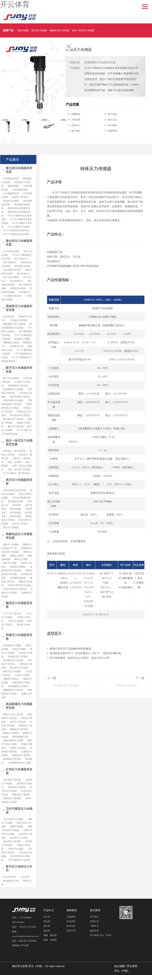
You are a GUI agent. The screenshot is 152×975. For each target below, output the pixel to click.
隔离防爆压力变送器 (13, 690)
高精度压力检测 (11, 342)
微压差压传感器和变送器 (19, 169)
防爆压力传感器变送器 (19, 636)
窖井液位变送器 (18, 288)
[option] (10, 125)
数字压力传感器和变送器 (19, 369)
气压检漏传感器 (20, 189)
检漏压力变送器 (20, 197)
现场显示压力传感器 (13, 660)
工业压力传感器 (22, 675)
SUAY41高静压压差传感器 (16, 234)
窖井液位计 (24, 292)
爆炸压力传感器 (11, 544)
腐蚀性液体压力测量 (13, 740)
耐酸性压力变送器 (19, 729)
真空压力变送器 (20, 523)
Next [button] (13, 140)
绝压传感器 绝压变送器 (14, 490)
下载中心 (94, 926)
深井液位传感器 (22, 266)
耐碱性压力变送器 (66, 685)
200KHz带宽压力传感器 (19, 585)
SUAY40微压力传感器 (18, 226)
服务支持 (94, 930)
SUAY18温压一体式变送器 (16, 473)
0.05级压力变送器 (18, 320)
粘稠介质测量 (16, 826)
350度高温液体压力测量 (19, 762)
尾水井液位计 (23, 273)
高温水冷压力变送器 (13, 714)
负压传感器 (15, 512)
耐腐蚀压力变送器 (21, 755)
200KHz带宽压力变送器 (14, 589)
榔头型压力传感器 (12, 671)
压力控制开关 (9, 877)
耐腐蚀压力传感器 (12, 759)
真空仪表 (16, 505)
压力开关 (25, 877)
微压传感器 (23, 30)
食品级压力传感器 (19, 837)
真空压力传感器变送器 (19, 481)
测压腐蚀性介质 (20, 736)
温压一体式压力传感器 (83, 30)
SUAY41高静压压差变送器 (16, 230)
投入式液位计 (21, 258)
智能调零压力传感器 (13, 389)
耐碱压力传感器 (11, 733)
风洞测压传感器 (18, 578)
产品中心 (48, 910)
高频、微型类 (50, 935)
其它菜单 (95, 910)
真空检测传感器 (15, 501)
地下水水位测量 (11, 277)
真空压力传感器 (39, 30)
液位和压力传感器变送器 (19, 242)
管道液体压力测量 (12, 645)
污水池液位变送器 (12, 296)
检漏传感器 (13, 186)
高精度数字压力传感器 (14, 324)
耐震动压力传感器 (12, 798)
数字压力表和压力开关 (19, 868)
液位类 (46, 921)
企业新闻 (71, 916)
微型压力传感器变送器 (19, 604)
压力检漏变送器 (11, 193)
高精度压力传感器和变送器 (19, 308)
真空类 (46, 926)
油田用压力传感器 (17, 787)
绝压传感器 (15, 516)
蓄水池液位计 (16, 281)
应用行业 (94, 921)
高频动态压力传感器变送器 (19, 535)
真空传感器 (15, 509)
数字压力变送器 (15, 426)
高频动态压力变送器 (59, 30)
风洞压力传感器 (18, 566)
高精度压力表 (16, 346)
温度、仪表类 (50, 940)
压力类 (46, 916)
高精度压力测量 (22, 339)
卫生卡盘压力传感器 (13, 819)
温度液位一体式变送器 (14, 451)
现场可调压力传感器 (13, 400)
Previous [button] (4, 140)
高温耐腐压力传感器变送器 (99, 62)
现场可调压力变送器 (20, 396)
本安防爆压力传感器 (18, 686)
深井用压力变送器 (12, 779)
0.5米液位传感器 (11, 251)
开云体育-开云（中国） (101, 935)
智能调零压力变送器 (18, 385)
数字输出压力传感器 (13, 419)
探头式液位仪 (9, 262)
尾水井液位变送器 (12, 270)
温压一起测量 (14, 462)
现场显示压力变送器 (18, 656)
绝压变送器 (8, 316)
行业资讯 (71, 921)
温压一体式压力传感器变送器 (19, 442)
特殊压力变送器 (126, 685)
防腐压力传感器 (18, 748)
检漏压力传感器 (11, 200)
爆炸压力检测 (9, 563)
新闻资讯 (72, 910)
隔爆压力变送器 (11, 679)
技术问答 (71, 926)
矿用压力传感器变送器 (19, 771)
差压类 (46, 930)
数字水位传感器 (11, 378)
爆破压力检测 (16, 555)
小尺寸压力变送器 (12, 613)
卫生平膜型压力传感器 (19, 810)
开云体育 (15, 4)
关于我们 (94, 916)
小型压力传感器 (15, 621)
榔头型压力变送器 (19, 667)
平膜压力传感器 (15, 849)
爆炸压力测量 (21, 559)
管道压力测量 (19, 649)
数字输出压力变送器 (20, 415)
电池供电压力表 (11, 880)
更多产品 (71, 930)
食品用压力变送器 (12, 841)
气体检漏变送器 (11, 178)
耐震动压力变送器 (21, 794)
